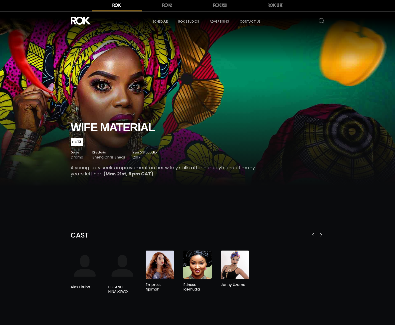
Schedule (160, 21)
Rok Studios (188, 21)
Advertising (219, 21)
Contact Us (250, 21)
